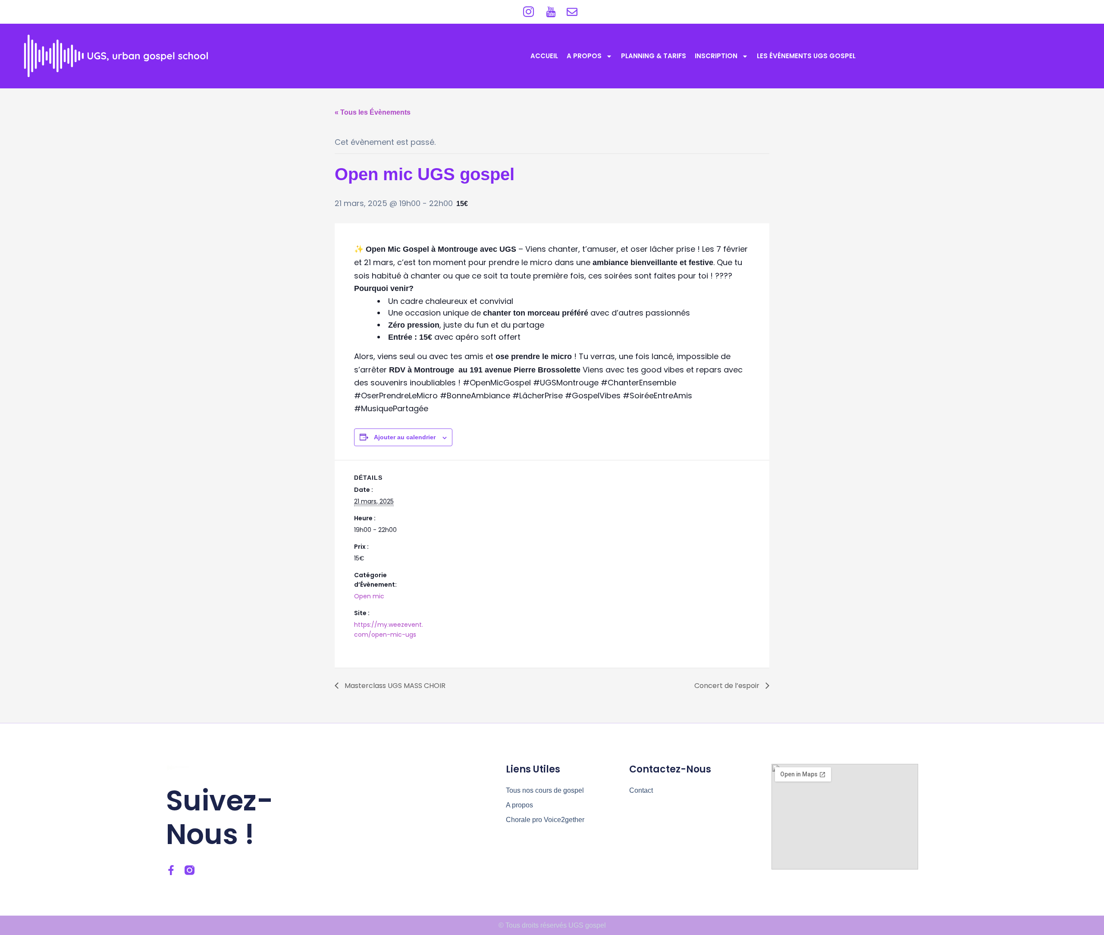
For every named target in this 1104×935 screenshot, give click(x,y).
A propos (584, 55)
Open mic (369, 596)
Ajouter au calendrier (405, 437)
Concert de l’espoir (727, 686)
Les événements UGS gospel (806, 55)
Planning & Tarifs (653, 55)
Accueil (544, 55)
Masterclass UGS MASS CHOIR (394, 686)
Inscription (716, 55)
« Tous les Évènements (373, 112)
